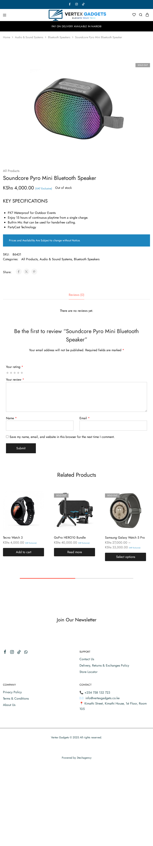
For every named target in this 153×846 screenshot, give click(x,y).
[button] (23, 552)
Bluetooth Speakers (59, 37)
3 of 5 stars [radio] (15, 372)
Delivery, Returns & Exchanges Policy (104, 665)
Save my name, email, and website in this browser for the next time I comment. (62, 437)
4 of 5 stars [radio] (18, 372)
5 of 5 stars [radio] (22, 372)
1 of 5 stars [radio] (7, 372)
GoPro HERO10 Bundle (70, 537)
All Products (11, 171)
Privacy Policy (12, 692)
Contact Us (86, 659)
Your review (15, 379)
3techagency (84, 758)
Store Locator (88, 672)
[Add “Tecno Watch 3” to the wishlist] (36, 504)
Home (6, 37)
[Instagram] (12, 653)
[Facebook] (5, 653)
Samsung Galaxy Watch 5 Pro (125, 537)
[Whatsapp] (26, 653)
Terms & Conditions (16, 698)
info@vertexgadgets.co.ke (102, 698)
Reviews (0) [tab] (76, 294)
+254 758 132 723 (97, 692)
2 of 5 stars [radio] (11, 372)
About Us (9, 705)
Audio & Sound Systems (29, 37)
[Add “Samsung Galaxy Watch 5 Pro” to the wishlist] (138, 504)
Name (11, 418)
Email (84, 418)
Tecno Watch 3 (13, 537)
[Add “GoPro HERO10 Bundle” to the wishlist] (87, 504)
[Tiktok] (19, 653)
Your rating (14, 367)
